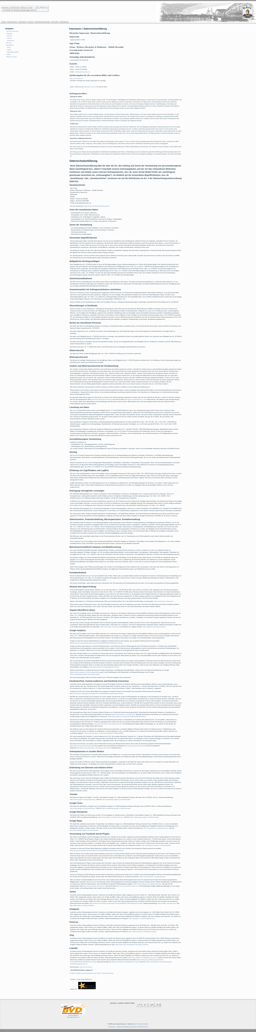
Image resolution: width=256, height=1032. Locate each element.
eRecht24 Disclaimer (86, 967)
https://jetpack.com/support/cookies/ (154, 627)
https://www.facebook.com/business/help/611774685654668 (103, 733)
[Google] (146, 1006)
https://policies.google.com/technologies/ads (84, 672)
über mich (55, 22)
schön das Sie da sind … (13, 31)
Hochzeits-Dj (10, 40)
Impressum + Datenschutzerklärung (119, 1026)
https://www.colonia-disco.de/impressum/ (97, 206)
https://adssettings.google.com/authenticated (116, 799)
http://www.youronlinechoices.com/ (135, 399)
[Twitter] (152, 1006)
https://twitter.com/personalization (83, 905)
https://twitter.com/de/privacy (167, 903)
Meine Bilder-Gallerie (13, 52)
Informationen (12, 22)
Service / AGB (136, 1026)
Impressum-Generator (90, 87)
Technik (9, 50)
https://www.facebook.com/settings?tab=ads (108, 724)
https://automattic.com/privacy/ (163, 601)
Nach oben (137, 1024)
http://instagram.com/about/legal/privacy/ (142, 918)
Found (2, 1031)
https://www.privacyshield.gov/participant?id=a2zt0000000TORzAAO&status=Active (116, 903)
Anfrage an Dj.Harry (11, 57)
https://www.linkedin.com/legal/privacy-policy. (142, 957)
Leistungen (22, 22)
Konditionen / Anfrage (42, 22)
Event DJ (9, 36)
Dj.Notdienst (64, 22)
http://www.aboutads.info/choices (135, 746)
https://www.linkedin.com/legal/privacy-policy (125, 962)
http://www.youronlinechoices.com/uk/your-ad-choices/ (94, 748)
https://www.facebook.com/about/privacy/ (153, 876)
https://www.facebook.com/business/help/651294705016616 (127, 716)
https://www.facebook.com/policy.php (123, 714)
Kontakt (30, 22)
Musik (8, 47)
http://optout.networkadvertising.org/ (81, 746)
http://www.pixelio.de (76, 78)
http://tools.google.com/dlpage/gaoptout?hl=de (104, 667)
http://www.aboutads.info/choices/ (101, 399)
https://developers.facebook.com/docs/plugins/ (156, 845)
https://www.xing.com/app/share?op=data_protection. (132, 944)
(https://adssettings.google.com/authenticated (84, 674)
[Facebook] (139, 1006)
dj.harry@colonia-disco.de (82, 72)
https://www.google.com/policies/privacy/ (82, 799)
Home (4, 22)
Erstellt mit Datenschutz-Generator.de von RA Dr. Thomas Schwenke (91, 973)
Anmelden (145, 1024)
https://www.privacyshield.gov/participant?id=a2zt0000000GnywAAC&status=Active (96, 693)
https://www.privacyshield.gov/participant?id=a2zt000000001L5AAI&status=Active (96, 643)
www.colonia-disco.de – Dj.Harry (25, 7)
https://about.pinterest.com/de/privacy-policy (142, 931)
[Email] (158, 1006)
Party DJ (9, 38)
